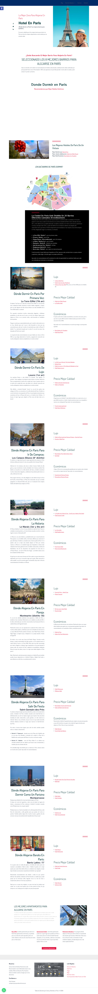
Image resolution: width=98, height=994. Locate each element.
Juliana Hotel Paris (59, 280)
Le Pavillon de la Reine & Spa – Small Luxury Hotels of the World (69, 513)
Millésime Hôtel (58, 691)
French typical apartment (60, 406)
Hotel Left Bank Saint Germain (62, 707)
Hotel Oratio (57, 868)
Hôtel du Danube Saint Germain (62, 382)
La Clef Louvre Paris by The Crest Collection (65, 362)
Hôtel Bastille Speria (59, 532)
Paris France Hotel (59, 546)
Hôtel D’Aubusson (59, 689)
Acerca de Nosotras (71, 966)
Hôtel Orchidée (58, 798)
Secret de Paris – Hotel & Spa (61, 592)
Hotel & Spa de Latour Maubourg (62, 282)
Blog (62, 3)
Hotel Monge (58, 849)
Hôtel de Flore (58, 632)
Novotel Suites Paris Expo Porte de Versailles (65, 779)
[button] (1, 8)
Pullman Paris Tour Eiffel (60, 284)
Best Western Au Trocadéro (70, 156)
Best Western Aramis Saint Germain (63, 705)
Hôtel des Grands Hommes (61, 866)
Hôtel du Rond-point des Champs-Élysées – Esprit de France (68, 437)
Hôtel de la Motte (71, 154)
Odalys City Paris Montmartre (61, 634)
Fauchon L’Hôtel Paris (59, 439)
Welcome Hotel (58, 885)
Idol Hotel (57, 455)
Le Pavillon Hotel (58, 303)
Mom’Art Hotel (58, 611)
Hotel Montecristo (59, 851)
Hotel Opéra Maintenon (60, 408)
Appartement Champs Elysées (62, 475)
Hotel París (69, 968)
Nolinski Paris (65, 152)
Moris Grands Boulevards (60, 548)
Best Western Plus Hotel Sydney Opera (63, 453)
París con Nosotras (69, 3)
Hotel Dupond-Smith (59, 515)
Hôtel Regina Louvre (59, 368)
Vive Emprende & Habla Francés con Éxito (76, 976)
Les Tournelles (58, 530)
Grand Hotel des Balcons (60, 731)
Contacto (86, 3)
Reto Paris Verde (70, 974)
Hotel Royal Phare (59, 332)
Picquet (76, 154)
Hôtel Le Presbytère (59, 384)
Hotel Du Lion (58, 812)
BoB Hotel (57, 781)
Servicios (79, 3)
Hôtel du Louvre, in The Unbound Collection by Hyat (66, 366)
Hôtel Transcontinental (60, 814)
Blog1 (68, 972)
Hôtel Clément (58, 729)
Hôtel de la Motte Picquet (60, 301)
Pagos (68, 970)
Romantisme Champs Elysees (61, 477)
